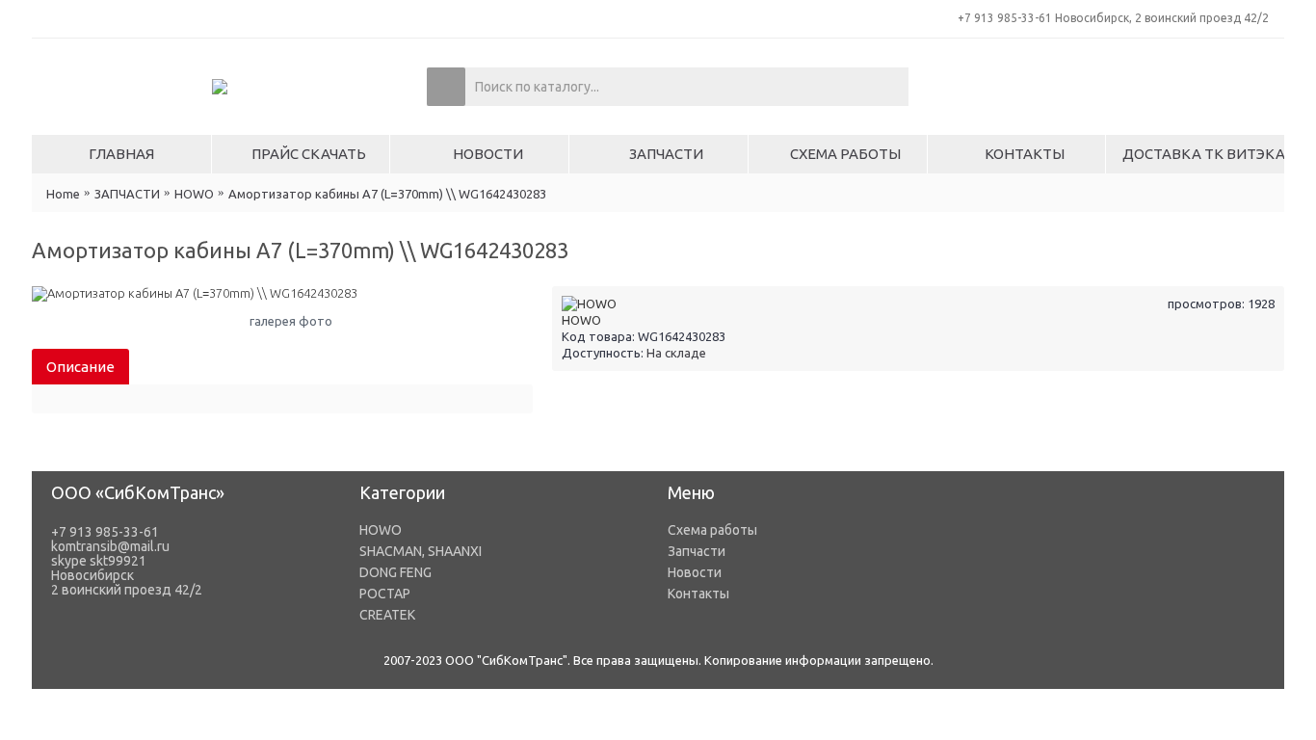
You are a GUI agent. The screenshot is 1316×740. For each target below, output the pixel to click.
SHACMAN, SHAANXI (420, 551)
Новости (695, 572)
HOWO (581, 320)
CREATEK (387, 614)
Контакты (698, 593)
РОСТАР (384, 593)
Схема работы (712, 530)
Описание (80, 366)
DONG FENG (395, 572)
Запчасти (696, 551)
